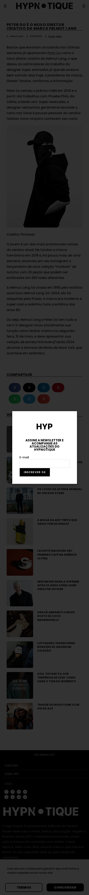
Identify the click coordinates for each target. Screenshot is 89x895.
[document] (44, 447)
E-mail (24, 457)
